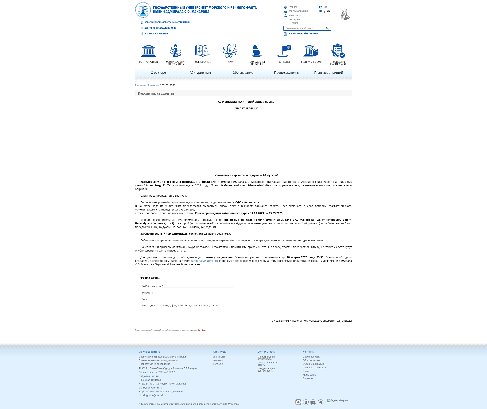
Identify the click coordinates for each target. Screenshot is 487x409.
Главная (293, 7)
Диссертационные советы (268, 363)
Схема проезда (311, 356)
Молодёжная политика (257, 62)
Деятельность (266, 351)
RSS (325, 7)
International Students (156, 33)
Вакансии (308, 378)
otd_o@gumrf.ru (149, 375)
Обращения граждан (314, 364)
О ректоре (158, 72)
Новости (153, 85)
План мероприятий (328, 72)
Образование (203, 61)
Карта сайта (295, 15)
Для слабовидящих (298, 11)
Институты (219, 356)
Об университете (148, 61)
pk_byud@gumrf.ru (150, 387)
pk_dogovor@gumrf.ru (152, 395)
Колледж (218, 364)
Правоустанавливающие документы (158, 360)
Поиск (306, 371)
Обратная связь (311, 360)
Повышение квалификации (338, 62)
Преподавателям (286, 72)
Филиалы (218, 360)
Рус (320, 11)
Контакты (284, 61)
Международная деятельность (175, 62)
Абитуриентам (200, 72)
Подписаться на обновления (154, 364)
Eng (328, 11)
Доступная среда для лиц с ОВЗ (160, 28)
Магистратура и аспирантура (266, 357)
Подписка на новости (314, 367)
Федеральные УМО (311, 61)
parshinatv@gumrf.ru (204, 261)
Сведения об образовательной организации (167, 22)
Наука (230, 61)
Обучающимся (244, 72)
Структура (219, 351)
